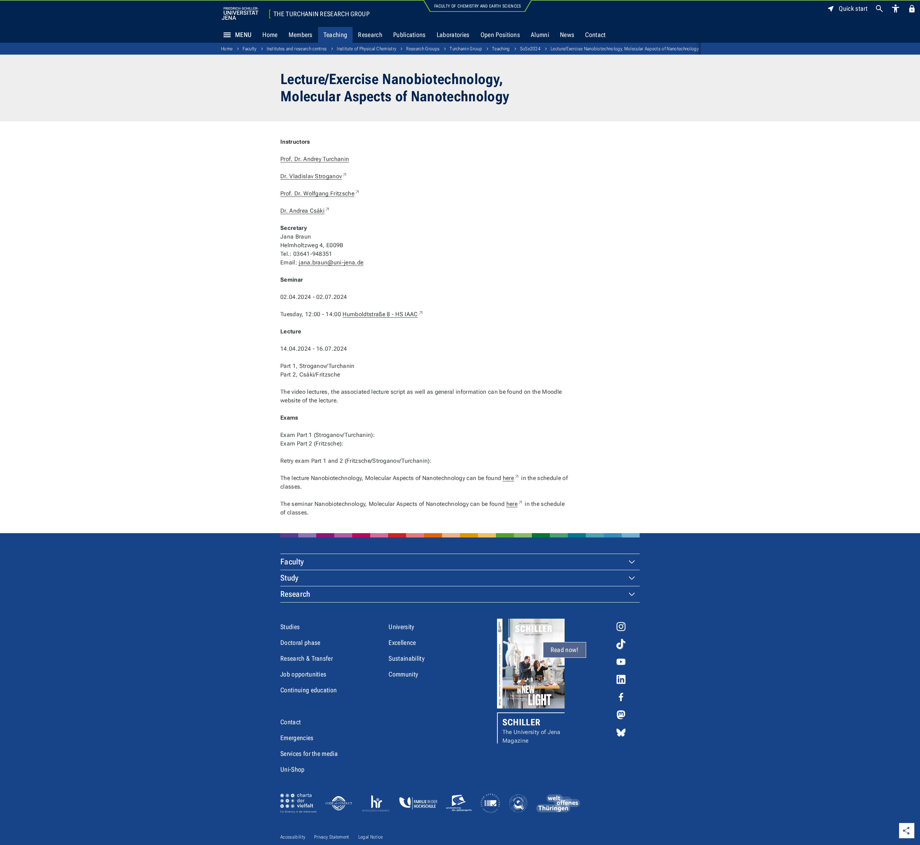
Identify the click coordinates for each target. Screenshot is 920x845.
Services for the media (309, 753)
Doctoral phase (300, 642)
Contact (595, 34)
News (567, 34)
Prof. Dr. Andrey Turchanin (314, 159)
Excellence (402, 642)
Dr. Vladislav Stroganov (314, 176)
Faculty (249, 48)
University (401, 627)
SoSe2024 (530, 48)
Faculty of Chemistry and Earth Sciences (477, 6)
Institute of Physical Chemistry (366, 48)
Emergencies (297, 738)
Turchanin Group (466, 48)
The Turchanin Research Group (321, 14)
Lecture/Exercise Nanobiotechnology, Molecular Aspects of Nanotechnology (625, 48)
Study (289, 577)
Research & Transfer (306, 658)
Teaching (335, 34)
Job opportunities (303, 674)
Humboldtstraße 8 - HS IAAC (382, 314)
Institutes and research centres (297, 48)
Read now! (565, 650)
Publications (409, 34)
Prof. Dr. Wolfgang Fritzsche (320, 193)
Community (403, 674)
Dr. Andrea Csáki (305, 210)
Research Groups (423, 48)
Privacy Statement (331, 837)
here (511, 478)
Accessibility (292, 837)
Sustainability (406, 658)
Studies (290, 627)
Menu (243, 34)
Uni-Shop (292, 769)
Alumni (540, 34)
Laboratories (453, 34)
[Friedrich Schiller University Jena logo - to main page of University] (240, 13)
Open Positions (500, 34)
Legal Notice (370, 837)
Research (370, 34)
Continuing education (308, 690)
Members (301, 34)
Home (269, 34)
